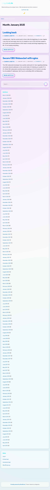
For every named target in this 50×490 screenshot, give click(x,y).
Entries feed (6, 459)
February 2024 (6, 164)
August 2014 (6, 405)
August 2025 (6, 112)
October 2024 (6, 141)
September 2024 (7, 144)
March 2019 (6, 312)
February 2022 (6, 228)
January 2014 (6, 419)
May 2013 (5, 442)
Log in (4, 456)
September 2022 (7, 211)
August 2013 (6, 434)
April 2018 (5, 344)
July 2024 (5, 150)
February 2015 (6, 393)
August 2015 (6, 382)
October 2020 (6, 266)
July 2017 (5, 361)
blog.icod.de (7, 3)
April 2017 (5, 370)
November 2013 (7, 425)
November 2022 (7, 205)
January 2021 (6, 257)
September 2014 (7, 402)
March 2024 (6, 162)
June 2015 (5, 387)
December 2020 (7, 260)
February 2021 (6, 254)
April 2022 (5, 222)
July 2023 (5, 185)
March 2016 (6, 373)
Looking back (10, 32)
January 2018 (6, 353)
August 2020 (6, 272)
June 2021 (5, 245)
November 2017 (7, 358)
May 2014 (5, 411)
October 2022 (6, 208)
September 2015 (7, 379)
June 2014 (5, 408)
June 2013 (5, 439)
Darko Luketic (9, 36)
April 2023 (5, 193)
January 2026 (6, 98)
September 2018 (7, 329)
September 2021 (7, 243)
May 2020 (5, 277)
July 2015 (5, 384)
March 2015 (6, 390)
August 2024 (6, 147)
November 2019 (7, 295)
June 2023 (5, 188)
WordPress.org (6, 465)
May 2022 (5, 219)
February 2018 (6, 350)
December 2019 (6, 292)
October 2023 (6, 176)
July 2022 (5, 214)
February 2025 (6, 130)
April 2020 (5, 280)
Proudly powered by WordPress (18, 484)
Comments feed (6, 462)
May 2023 (5, 191)
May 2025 (5, 121)
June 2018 (5, 338)
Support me (25, 9)
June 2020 (5, 274)
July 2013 (5, 437)
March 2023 (6, 196)
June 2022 (5, 217)
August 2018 (6, 332)
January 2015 (6, 396)
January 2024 (6, 167)
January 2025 (6, 133)
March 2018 (6, 347)
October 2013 (6, 428)
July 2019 (5, 303)
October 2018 (6, 327)
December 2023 (7, 170)
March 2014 (6, 416)
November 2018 (7, 324)
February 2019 (6, 315)
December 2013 (6, 422)
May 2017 (5, 367)
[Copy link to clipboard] (44, 36)
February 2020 (6, 286)
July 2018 (5, 335)
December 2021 (6, 234)
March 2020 (6, 283)
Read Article (9, 49)
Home (2, 18)
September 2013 (7, 431)
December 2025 (7, 101)
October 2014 (6, 399)
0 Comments (38, 35)
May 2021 (5, 248)
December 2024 (7, 135)
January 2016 (6, 376)
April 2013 (5, 445)
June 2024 (5, 153)
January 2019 (6, 318)
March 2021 (6, 251)
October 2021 (6, 240)
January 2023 (6, 199)
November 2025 (7, 104)
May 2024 (5, 156)
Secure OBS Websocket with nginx (20, 58)
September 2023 (7, 179)
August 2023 (6, 182)
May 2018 (5, 341)
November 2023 (7, 173)
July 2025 (5, 115)
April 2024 (5, 159)
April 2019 (5, 309)
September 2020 (7, 269)
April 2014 (5, 413)
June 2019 (5, 306)
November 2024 (7, 138)
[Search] (45, 84)
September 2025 (7, 109)
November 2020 (7, 263)
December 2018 (6, 321)
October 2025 (6, 107)
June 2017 (5, 364)
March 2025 (6, 127)
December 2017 (6, 355)
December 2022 (7, 202)
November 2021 (7, 237)
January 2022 (6, 231)
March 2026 (6, 95)
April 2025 (5, 124)
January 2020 (6, 289)
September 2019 (7, 301)
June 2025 (5, 118)
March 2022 (6, 225)
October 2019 (6, 298)
